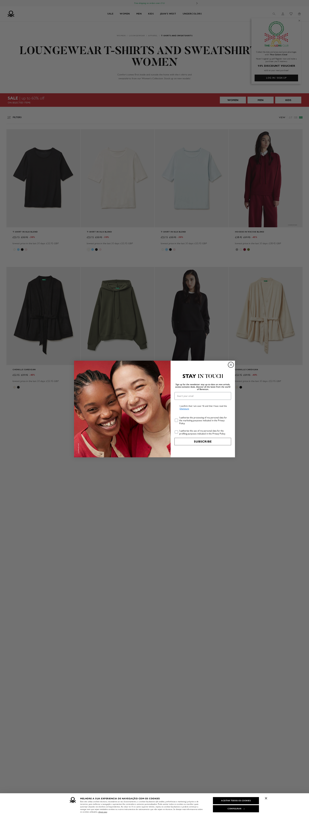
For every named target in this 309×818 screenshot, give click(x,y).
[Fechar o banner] (266, 798)
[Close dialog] (231, 365)
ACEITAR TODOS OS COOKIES (236, 800)
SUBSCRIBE (203, 441)
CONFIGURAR (234, 809)
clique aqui (102, 812)
